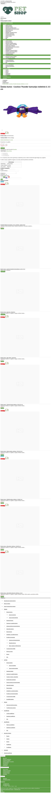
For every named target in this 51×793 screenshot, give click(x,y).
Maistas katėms (9, 40)
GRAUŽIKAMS (6, 722)
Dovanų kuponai (6, 771)
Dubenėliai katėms (9, 48)
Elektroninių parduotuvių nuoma (6, 789)
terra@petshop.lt (6, 785)
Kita (6, 38)
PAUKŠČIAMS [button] (5, 58)
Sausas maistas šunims (13, 617)
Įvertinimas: (2, 174)
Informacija (3, 756)
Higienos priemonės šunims (14, 640)
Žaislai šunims (8, 31)
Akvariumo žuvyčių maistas (11, 56)
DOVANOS (5, 75)
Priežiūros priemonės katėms (11, 51)
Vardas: (1, 169)
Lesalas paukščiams (10, 60)
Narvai (7, 37)
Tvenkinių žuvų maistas (10, 57)
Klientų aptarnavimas (5, 767)
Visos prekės (5, 769)
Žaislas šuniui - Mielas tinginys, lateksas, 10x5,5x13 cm (11, 451)
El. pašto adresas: (4, 170)
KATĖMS (5, 660)
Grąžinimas (5, 765)
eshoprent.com (17, 789)
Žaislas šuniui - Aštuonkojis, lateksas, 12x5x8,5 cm (10, 546)
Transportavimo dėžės (10, 34)
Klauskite (15, 149)
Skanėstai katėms (9, 42)
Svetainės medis (6, 773)
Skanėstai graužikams (10, 66)
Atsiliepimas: (2, 173)
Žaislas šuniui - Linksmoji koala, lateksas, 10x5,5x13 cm (11, 404)
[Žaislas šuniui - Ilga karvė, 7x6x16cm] (19, 310)
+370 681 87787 (8, 1)
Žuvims (7, 72)
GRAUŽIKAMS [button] (6, 63)
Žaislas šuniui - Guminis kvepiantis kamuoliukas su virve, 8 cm (12, 269)
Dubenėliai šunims (9, 30)
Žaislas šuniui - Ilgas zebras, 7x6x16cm (8, 357)
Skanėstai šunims (9, 26)
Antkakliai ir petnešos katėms (11, 50)
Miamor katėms (7, 603)
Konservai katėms (12, 665)
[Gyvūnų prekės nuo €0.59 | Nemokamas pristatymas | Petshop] (15, 15)
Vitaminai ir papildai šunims (11, 27)
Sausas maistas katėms (13, 668)
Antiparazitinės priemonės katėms (12, 46)
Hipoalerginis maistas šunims (10, 600)
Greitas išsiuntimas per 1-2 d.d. (6, 139)
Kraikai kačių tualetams (10, 45)
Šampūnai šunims (12, 643)
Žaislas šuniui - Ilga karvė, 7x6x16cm (7, 312)
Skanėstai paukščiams (10, 61)
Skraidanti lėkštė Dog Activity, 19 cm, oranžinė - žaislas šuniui (12, 224)
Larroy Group (9, 150)
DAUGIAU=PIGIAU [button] (6, 68)
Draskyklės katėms (9, 54)
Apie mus (5, 758)
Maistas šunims (9, 25)
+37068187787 (6, 783)
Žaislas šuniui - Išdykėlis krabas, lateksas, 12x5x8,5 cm (11, 499)
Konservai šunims (12, 614)
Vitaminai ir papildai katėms (11, 43)
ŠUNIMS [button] (4, 24)
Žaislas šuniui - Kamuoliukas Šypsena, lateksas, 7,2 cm (11, 593)
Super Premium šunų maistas (9, 606)
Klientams (3, 776)
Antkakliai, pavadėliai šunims (11, 32)
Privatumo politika (6, 760)
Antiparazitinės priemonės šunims (12, 29)
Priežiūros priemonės (10, 33)
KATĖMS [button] (4, 39)
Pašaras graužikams (10, 65)
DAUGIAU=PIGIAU (7, 733)
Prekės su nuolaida (7, 770)
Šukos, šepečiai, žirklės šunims (15, 645)
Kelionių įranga (9, 36)
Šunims (7, 69)
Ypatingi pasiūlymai (7, 77)
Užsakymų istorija (6, 779)
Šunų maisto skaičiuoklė (8, 23)
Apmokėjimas (6, 762)
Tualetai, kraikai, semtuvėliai (11, 44)
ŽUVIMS (5, 702)
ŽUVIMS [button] (4, 55)
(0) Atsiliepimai (6, 155)
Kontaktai (5, 774)
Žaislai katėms (8, 49)
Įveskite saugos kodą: (4, 175)
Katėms (7, 71)
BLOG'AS (5, 78)
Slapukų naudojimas (7, 759)
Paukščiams (8, 73)
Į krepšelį (2, 228)
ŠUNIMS (5, 609)
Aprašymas (5, 153)
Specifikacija (5, 154)
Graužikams (8, 74)
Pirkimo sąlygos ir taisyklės (8, 761)
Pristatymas (5, 764)
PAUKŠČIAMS (6, 710)
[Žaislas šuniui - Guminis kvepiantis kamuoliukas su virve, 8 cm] (19, 267)
